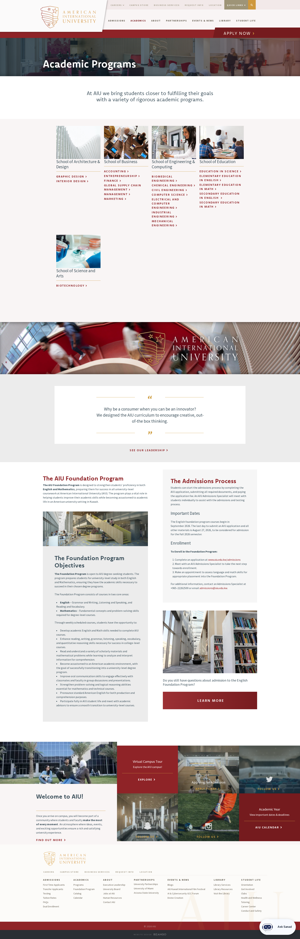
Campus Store (139, 5)
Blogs (170, 884)
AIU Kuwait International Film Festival (186, 889)
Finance (111, 180)
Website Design (143, 934)
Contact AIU (109, 902)
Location (215, 5)
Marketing (114, 199)
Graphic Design (70, 176)
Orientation (247, 884)
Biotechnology (70, 285)
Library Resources (223, 889)
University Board (111, 889)
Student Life (246, 20)
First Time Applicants (54, 884)
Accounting (115, 171)
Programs (78, 884)
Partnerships (176, 20)
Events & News (203, 20)
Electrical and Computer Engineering (165, 203)
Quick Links (235, 5)
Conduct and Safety (251, 910)
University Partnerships (146, 884)
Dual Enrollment (51, 906)
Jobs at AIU (109, 893)
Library (225, 20)
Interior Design (71, 181)
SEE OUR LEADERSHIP (147, 450)
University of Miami (143, 888)
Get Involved (247, 889)
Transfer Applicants (53, 889)
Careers (116, 5)
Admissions (116, 20)
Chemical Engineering (172, 185)
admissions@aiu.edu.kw (213, 588)
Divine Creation (175, 897)
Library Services (222, 884)
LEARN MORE (210, 700)
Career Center (248, 906)
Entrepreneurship (120, 176)
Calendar (78, 897)
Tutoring (245, 902)
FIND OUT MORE (49, 840)
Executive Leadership (114, 884)
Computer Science (168, 194)
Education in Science (219, 171)
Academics (138, 20)
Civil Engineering (168, 190)
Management (116, 194)
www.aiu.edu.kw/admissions (224, 559)
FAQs (45, 902)
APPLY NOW (237, 33)
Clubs (244, 893)
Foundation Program (84, 889)
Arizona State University (146, 892)
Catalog (77, 893)
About (156, 20)
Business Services (167, 5)
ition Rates (50, 897)
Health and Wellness (251, 897)
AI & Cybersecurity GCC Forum (183, 893)
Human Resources (112, 897)
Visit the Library (222, 893)
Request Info (194, 5)
